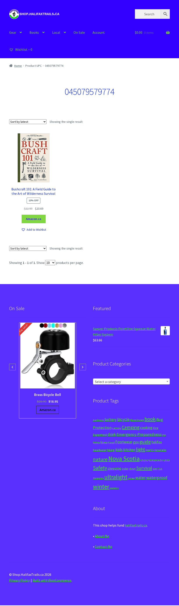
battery (111, 419)
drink (112, 434)
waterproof (156, 477)
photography (155, 460)
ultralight (115, 477)
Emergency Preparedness (139, 434)
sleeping (114, 468)
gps (136, 442)
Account (99, 32)
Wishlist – (23, 49)
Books (34, 32)
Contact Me (103, 546)
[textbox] (131, 382)
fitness (104, 442)
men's (150, 450)
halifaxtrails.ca (136, 525)
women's (114, 488)
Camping (130, 427)
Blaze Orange (137, 420)
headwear (100, 450)
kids (119, 449)
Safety (100, 468)
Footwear (124, 441)
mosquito (160, 450)
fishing (96, 442)
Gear (12, 32)
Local (56, 32)
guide (145, 442)
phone (144, 460)
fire (164, 434)
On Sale (79, 32)
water (140, 477)
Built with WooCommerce (52, 580)
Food (111, 442)
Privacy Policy (19, 580)
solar (125, 469)
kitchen (129, 449)
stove (132, 469)
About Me (102, 536)
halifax (156, 442)
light (140, 449)
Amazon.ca (33, 219)
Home (18, 66)
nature (100, 459)
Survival (144, 468)
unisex (131, 478)
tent (155, 468)
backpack (98, 420)
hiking (111, 450)
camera (116, 428)
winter (101, 486)
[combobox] (131, 381)
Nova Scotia (124, 459)
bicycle (123, 419)
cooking (146, 427)
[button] (33, 229)
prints (167, 460)
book (150, 419)
